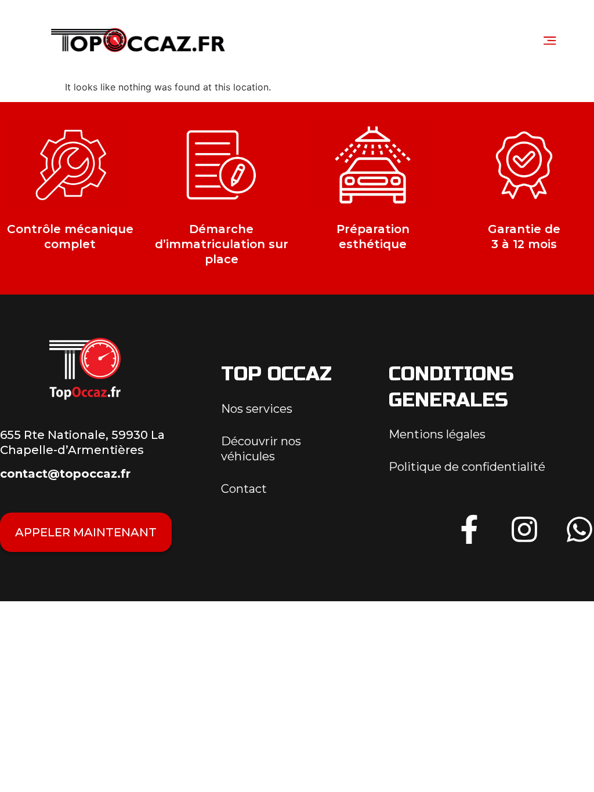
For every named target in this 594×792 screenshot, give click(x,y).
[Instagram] (524, 529)
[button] (549, 39)
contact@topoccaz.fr (65, 474)
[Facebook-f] (469, 529)
